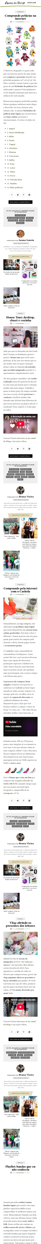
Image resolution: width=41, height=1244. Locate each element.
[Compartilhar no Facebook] (12, 196)
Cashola (9, 651)
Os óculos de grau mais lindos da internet (12, 273)
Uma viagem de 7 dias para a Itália (11, 537)
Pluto (12, 171)
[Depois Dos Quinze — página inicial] (16, 3)
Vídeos (20, 313)
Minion (12, 152)
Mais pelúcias (16, 187)
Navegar (31, 2)
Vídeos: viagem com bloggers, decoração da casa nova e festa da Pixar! (11, 576)
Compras (20, 11)
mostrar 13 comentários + (20, 808)
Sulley (12, 160)
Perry (13, 175)
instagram (8, 793)
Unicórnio (14, 156)
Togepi (12, 144)
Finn (12, 164)
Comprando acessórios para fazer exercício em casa (29, 282)
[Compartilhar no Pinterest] (23, 196)
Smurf (12, 128)
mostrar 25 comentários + (20, 202)
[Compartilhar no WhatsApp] (29, 196)
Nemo (12, 140)
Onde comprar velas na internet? (11, 307)
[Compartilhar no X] (17, 196)
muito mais (15, 763)
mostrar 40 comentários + (20, 1039)
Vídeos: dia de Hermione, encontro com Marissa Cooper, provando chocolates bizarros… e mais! (29, 544)
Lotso (13, 167)
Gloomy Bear (16, 179)
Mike (11, 136)
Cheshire (13, 148)
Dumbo (13, 183)
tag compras (25, 623)
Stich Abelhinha (16, 132)
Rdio (23, 1208)
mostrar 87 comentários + (20, 456)
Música (20, 1162)
